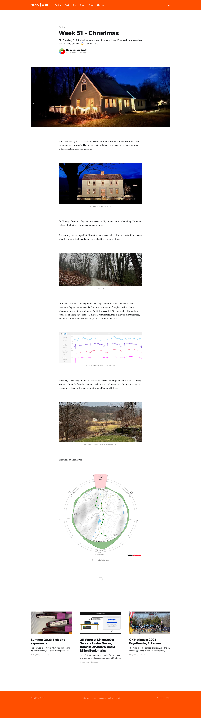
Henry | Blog (39, 5)
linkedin (118, 698)
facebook (102, 698)
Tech (67, 5)
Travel (82, 5)
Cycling (58, 5)
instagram (85, 698)
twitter (110, 698)
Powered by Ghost (163, 698)
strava (94, 698)
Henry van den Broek (76, 50)
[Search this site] (169, 5)
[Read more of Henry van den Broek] (62, 51)
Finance (100, 5)
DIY (74, 5)
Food (91, 5)
